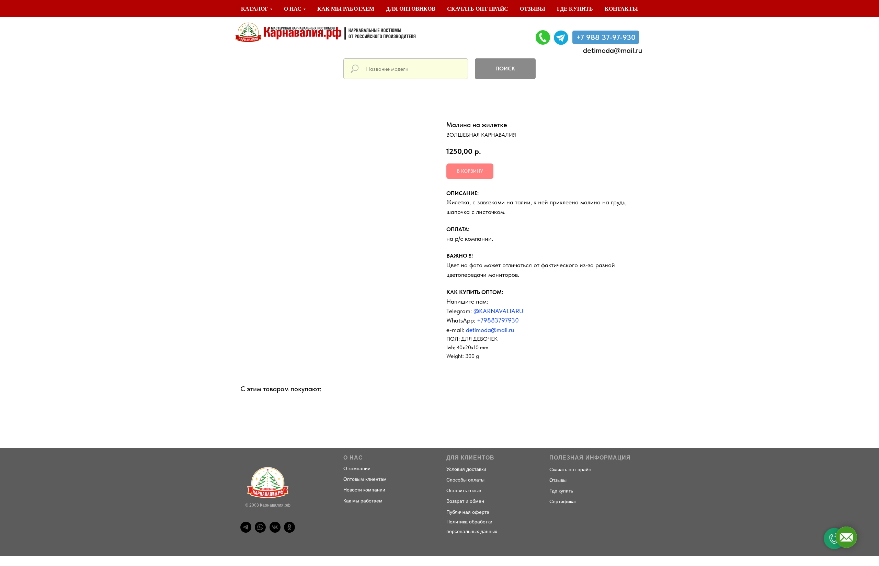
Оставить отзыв (463, 490)
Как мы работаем (345, 9)
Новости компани (363, 490)
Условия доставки (466, 469)
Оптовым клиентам (365, 479)
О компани (355, 468)
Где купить (575, 9)
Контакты (621, 9)
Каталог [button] (254, 9)
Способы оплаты (465, 480)
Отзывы (532, 9)
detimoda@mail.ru (612, 50)
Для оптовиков (410, 9)
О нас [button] (292, 9)
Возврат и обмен (465, 501)
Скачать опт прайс (477, 9)
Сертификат (563, 501)
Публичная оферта (467, 512)
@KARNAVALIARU (498, 311)
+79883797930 (498, 320)
